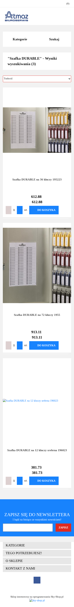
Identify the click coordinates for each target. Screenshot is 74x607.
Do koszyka (46, 210)
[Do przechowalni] (64, 210)
